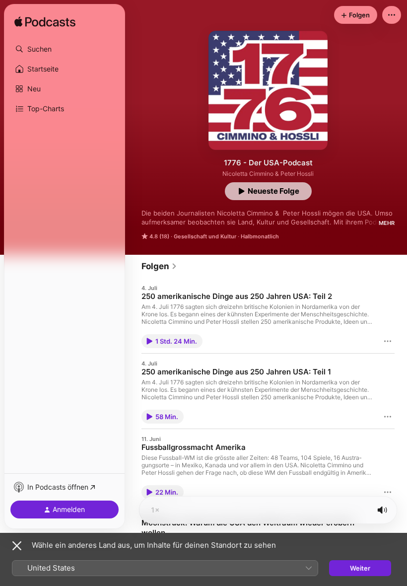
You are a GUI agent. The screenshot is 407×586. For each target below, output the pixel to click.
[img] (44, 22)
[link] (159, 266)
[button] (64, 49)
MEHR (387, 223)
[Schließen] (16, 545)
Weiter (360, 568)
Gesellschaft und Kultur (205, 236)
